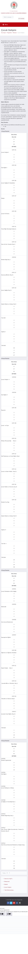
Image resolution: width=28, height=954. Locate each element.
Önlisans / (15, 32)
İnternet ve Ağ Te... (8, 878)
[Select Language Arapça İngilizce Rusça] (8, 18)
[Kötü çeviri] (9, 914)
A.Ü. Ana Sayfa (21, 18)
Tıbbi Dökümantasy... (9, 890)
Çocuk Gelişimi (7, 887)
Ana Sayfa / (4, 32)
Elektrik (6, 884)
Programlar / (10, 32)
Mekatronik (6, 881)
